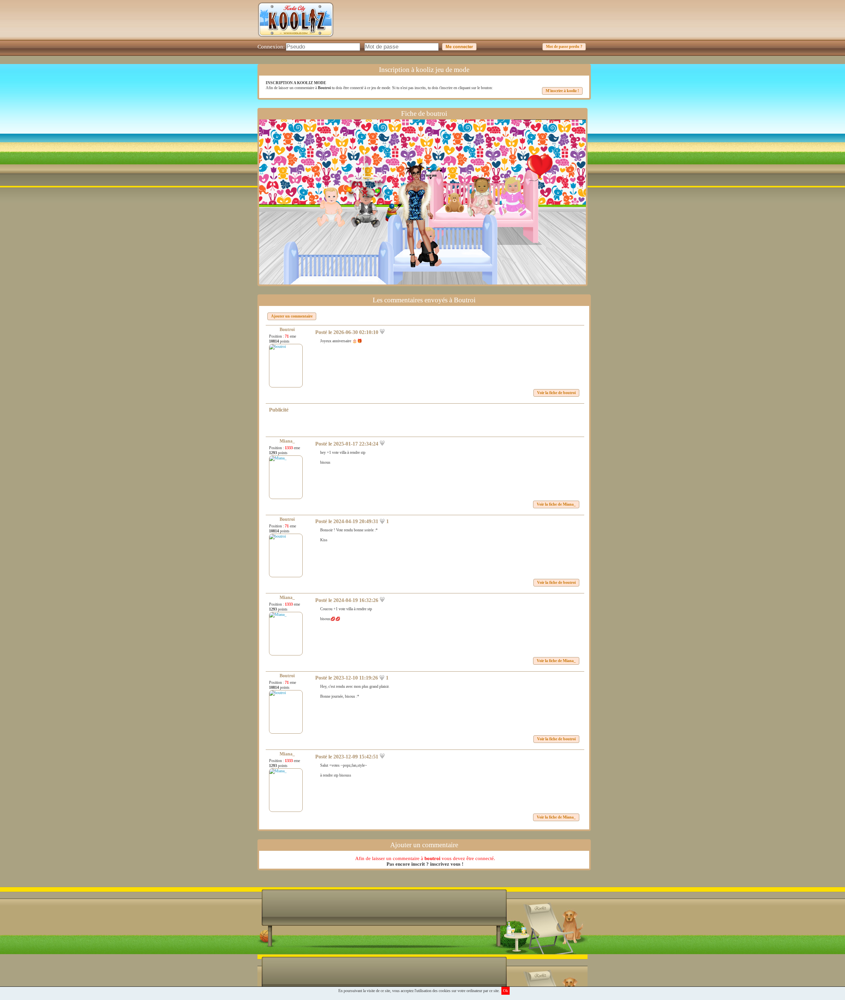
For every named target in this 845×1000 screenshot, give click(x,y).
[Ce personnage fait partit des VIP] (436, 168)
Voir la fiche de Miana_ (556, 504)
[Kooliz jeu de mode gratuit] (295, 38)
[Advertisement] (467, 25)
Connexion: (271, 47)
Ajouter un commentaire (292, 316)
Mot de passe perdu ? (564, 46)
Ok (505, 990)
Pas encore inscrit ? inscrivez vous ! (425, 864)
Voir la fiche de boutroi (556, 392)
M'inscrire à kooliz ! (562, 90)
